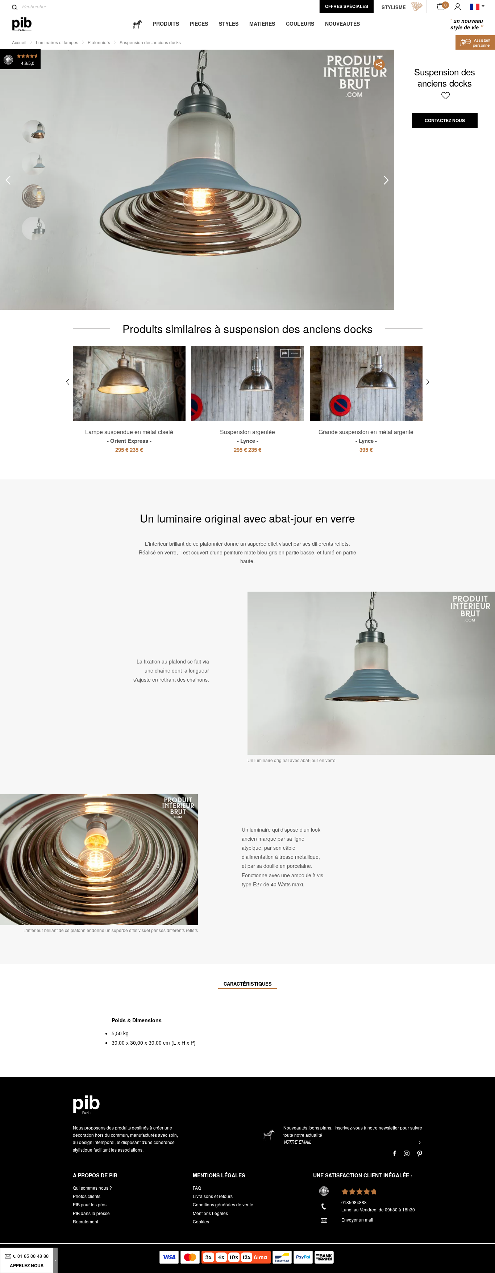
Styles (228, 23)
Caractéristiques (248, 983)
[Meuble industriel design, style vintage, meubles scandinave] (27, 24)
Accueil (19, 42)
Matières (262, 23)
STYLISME (394, 7)
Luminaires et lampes (57, 42)
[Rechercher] (14, 7)
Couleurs (300, 23)
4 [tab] (33, 228)
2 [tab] (33, 164)
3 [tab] (33, 196)
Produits (166, 23)
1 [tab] (33, 131)
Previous (8, 179)
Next (386, 179)
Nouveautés (342, 23)
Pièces (199, 23)
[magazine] (137, 24)
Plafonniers (99, 42)
